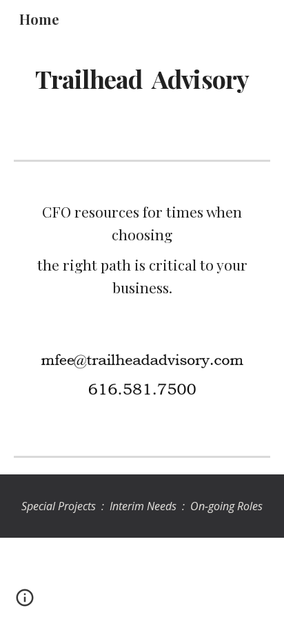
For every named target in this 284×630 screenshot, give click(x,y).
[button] (24, 602)
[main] (142, 79)
